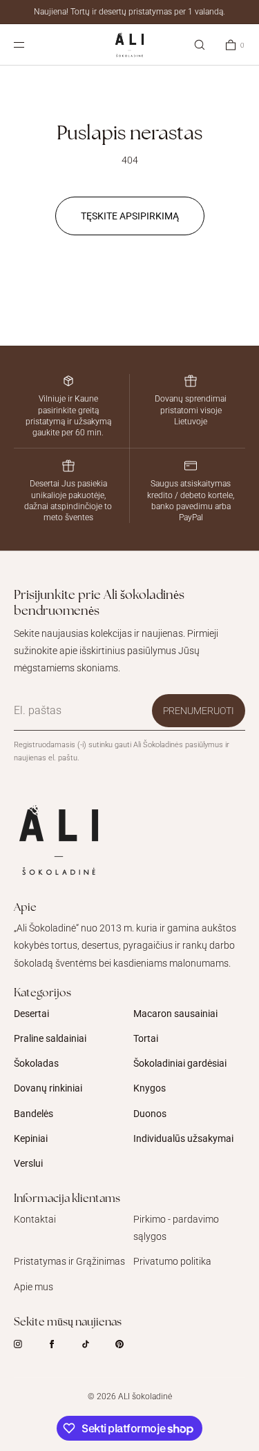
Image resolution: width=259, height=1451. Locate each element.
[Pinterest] (130, 1344)
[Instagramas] (29, 1344)
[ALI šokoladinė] (129, 45)
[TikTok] (96, 1344)
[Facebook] (63, 1344)
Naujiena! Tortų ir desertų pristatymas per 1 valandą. (129, 12)
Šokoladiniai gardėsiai (180, 1063)
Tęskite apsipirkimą (130, 215)
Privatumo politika (172, 1261)
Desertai (31, 1013)
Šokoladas (36, 1063)
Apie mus (33, 1286)
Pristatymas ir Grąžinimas (69, 1261)
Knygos (149, 1088)
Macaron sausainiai (175, 1013)
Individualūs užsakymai (183, 1138)
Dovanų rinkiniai (48, 1088)
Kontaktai (35, 1219)
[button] (199, 44)
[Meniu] (30, 44)
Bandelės (33, 1113)
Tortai (145, 1038)
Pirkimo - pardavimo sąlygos (176, 1228)
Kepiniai (31, 1138)
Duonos (149, 1113)
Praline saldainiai (50, 1038)
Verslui (28, 1163)
